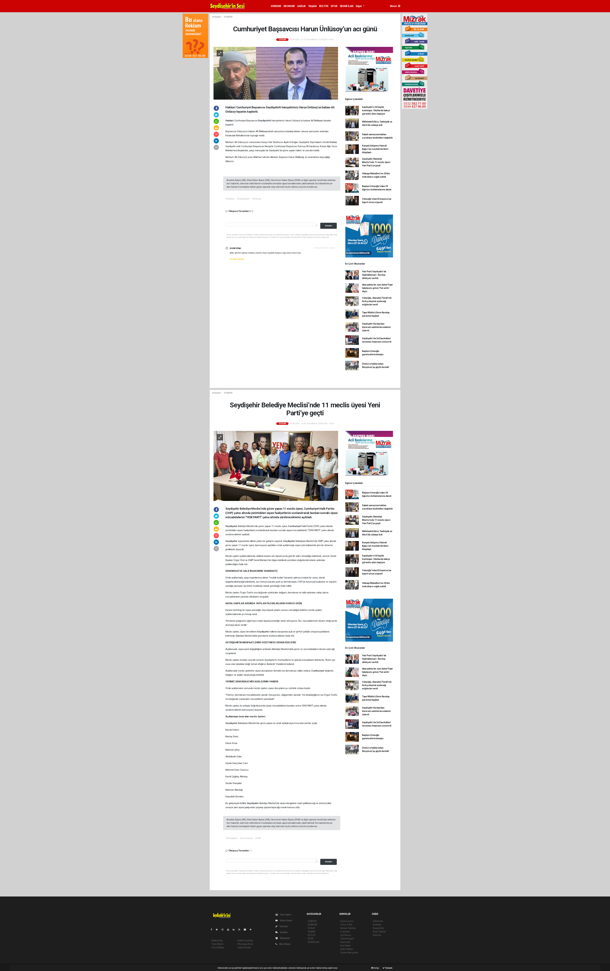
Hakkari (229, 120)
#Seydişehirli (243, 198)
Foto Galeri (285, 914)
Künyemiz (284, 938)
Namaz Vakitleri (348, 928)
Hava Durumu (347, 921)
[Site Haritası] (246, 929)
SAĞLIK (301, 6)
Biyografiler (378, 928)
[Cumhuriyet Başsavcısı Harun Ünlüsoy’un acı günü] (276, 73)
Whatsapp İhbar (245, 944)
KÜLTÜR (323, 6)
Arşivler (283, 932)
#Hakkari (230, 198)
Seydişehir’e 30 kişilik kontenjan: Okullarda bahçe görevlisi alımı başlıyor (376, 110)
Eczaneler (345, 931)
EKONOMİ (289, 6)
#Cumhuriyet (246, 838)
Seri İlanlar (345, 945)
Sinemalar (345, 942)
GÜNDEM (276, 6)
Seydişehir (231, 526)
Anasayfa (216, 17)
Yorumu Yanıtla (236, 259)
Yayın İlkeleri (217, 944)
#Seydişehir (231, 838)
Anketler (377, 924)
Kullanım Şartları (245, 940)
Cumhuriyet (295, 526)
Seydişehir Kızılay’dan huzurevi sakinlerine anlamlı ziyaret (376, 327)
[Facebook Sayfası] (213, 929)
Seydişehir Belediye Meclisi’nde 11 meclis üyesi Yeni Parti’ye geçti (376, 162)
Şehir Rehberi (346, 949)
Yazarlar (283, 926)
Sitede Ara (378, 921)
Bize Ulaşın (285, 944)
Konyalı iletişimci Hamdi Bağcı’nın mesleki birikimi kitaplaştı (375, 149)
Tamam (388, 968)
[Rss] (240, 929)
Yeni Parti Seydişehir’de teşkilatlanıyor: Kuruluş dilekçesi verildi (374, 274)
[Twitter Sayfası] (218, 929)
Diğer (359, 6)
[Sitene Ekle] (252, 929)
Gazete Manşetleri (349, 952)
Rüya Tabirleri (379, 931)
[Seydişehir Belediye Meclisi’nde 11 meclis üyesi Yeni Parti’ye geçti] (276, 465)
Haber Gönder (244, 947)
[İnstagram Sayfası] (224, 929)
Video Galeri (285, 920)
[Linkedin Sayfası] (235, 929)
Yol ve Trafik (346, 924)
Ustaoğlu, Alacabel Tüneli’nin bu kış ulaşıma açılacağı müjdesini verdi (377, 301)
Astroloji (377, 935)
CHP (321, 541)
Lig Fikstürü (345, 935)
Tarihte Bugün (347, 938)
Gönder (328, 225)
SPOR (334, 6)
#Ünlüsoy (256, 198)
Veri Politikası (217, 947)
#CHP (258, 838)
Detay (376, 968)
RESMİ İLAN (346, 6)
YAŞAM (312, 6)
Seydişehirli (264, 120)
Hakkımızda (217, 940)
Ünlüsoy (318, 120)
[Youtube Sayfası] (229, 929)
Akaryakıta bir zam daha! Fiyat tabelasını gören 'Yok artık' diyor (377, 288)
